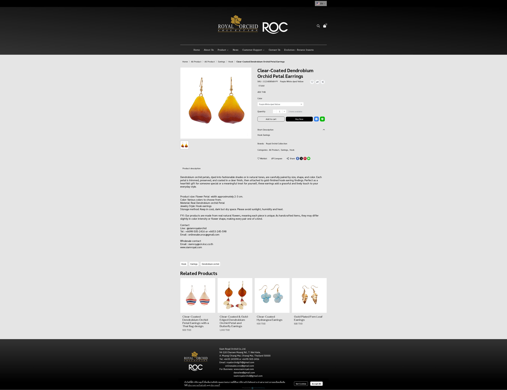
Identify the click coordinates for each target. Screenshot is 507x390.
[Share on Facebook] (297, 158)
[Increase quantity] (284, 111)
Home (185, 61)
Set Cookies (301, 383)
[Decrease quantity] (275, 111)
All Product (196, 61)
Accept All (316, 383)
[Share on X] (301, 158)
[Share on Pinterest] (305, 158)
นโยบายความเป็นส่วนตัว (197, 385)
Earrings (221, 61)
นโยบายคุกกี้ (215, 385)
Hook (230, 61)
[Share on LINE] (308, 158)
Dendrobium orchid (210, 263)
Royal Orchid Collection (276, 143)
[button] (321, 3)
